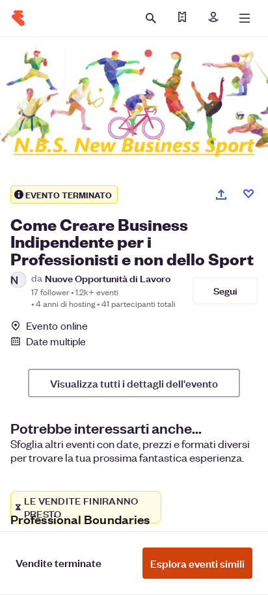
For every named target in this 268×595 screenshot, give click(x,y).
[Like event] (248, 194)
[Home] (18, 18)
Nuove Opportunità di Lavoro (107, 278)
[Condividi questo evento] (221, 194)
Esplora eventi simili (197, 563)
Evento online (57, 325)
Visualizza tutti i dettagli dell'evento (134, 383)
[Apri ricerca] (151, 18)
